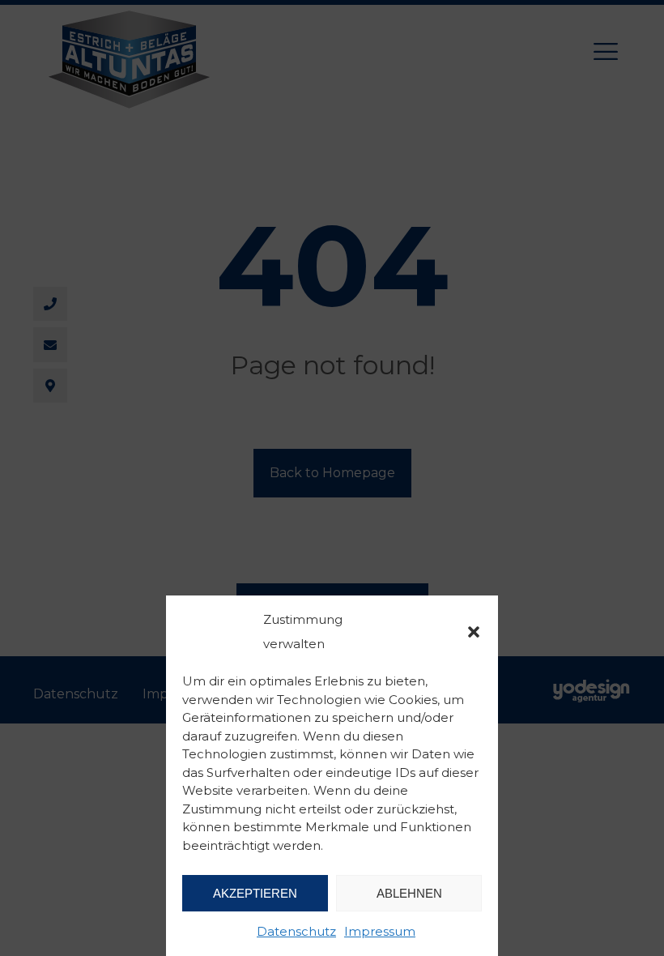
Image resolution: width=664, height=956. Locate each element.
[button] (474, 632)
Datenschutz (296, 931)
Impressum (379, 931)
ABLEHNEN (409, 893)
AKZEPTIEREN (255, 893)
